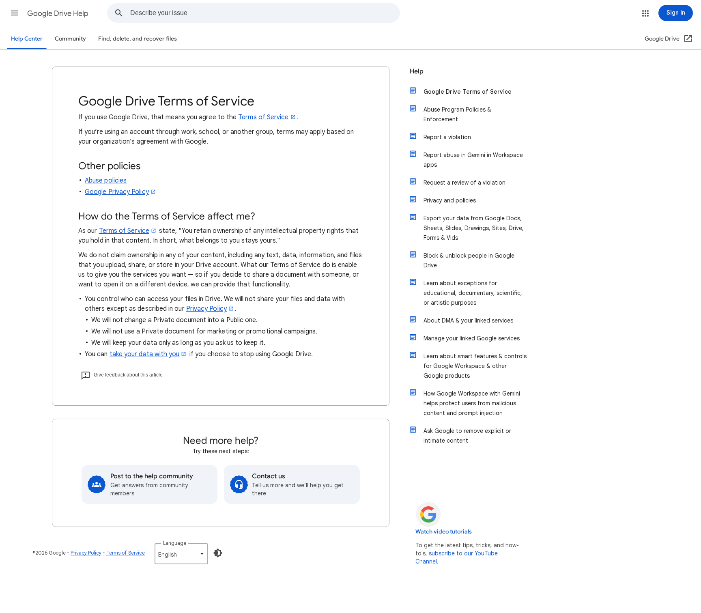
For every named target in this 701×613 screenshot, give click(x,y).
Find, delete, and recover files (137, 38)
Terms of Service (263, 117)
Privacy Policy (206, 309)
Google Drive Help (57, 13)
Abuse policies (106, 180)
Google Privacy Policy (117, 192)
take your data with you (145, 354)
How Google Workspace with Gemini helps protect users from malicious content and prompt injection (472, 403)
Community (70, 38)
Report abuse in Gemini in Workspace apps (473, 159)
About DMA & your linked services (468, 320)
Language (174, 543)
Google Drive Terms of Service (468, 91)
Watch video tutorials (443, 531)
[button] (14, 13)
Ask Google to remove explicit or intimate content (467, 435)
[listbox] (181, 553)
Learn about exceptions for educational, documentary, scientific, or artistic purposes (473, 293)
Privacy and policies (450, 200)
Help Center (27, 38)
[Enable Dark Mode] (218, 553)
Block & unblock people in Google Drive (469, 260)
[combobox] (265, 13)
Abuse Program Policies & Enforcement (457, 114)
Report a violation (447, 137)
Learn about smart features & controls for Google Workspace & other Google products (475, 366)
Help (417, 71)
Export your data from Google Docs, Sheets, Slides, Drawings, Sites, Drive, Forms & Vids (474, 228)
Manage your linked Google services (472, 338)
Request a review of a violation (464, 182)
